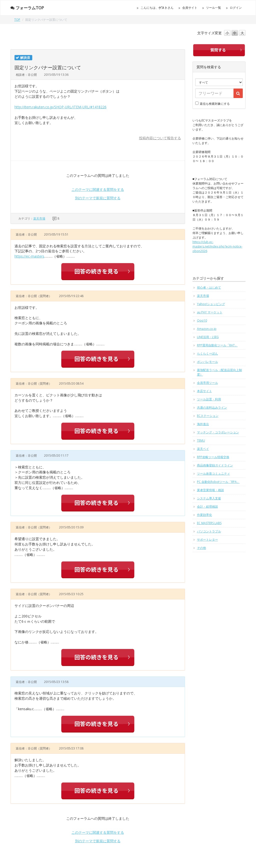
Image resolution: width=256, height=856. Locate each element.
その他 (201, 548)
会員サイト (189, 8)
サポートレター (207, 539)
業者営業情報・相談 (210, 490)
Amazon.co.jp (206, 329)
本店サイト (204, 391)
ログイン (236, 8)
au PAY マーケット (209, 312)
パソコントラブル (209, 531)
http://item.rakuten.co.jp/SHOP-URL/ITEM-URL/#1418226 (60, 107)
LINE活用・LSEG (208, 337)
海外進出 (203, 424)
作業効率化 (204, 515)
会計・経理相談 (207, 506)
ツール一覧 (213, 8)
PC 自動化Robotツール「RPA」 (218, 482)
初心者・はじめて (209, 287)
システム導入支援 (209, 498)
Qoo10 (202, 320)
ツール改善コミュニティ (213, 473)
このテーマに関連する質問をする (98, 189)
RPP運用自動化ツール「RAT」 (217, 345)
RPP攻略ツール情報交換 (213, 457)
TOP (17, 20)
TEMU (201, 440)
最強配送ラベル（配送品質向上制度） (219, 372)
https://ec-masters (29, 256)
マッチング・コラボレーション (218, 432)
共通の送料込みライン (212, 407)
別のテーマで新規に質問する (97, 198)
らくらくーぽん (207, 353)
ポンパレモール (207, 362)
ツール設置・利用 (209, 399)
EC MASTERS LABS (209, 523)
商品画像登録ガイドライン (215, 465)
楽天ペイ (203, 449)
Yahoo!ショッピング (211, 304)
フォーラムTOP (30, 8)
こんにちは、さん (157, 8)
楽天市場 (39, 218)
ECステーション (207, 416)
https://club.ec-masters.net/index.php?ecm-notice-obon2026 (217, 246)
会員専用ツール (207, 383)
